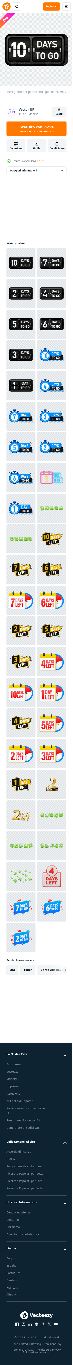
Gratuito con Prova (36, 129)
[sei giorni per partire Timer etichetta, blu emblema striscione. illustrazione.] (20, 689)
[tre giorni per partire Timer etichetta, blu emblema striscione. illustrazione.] (20, 597)
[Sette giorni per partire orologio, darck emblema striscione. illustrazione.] (20, 290)
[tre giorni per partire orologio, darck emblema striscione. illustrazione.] (20, 443)
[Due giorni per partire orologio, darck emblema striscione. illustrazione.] (20, 321)
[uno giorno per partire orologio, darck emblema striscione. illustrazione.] (20, 505)
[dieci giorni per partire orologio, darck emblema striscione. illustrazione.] (20, 259)
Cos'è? (40, 161)
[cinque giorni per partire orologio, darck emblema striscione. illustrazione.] (20, 382)
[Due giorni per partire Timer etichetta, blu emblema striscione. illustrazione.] (20, 658)
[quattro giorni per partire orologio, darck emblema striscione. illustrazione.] (20, 351)
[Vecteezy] (6, 6)
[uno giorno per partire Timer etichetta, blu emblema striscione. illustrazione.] (20, 750)
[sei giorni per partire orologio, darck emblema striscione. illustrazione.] (20, 413)
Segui (59, 114)
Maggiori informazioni (23, 167)
